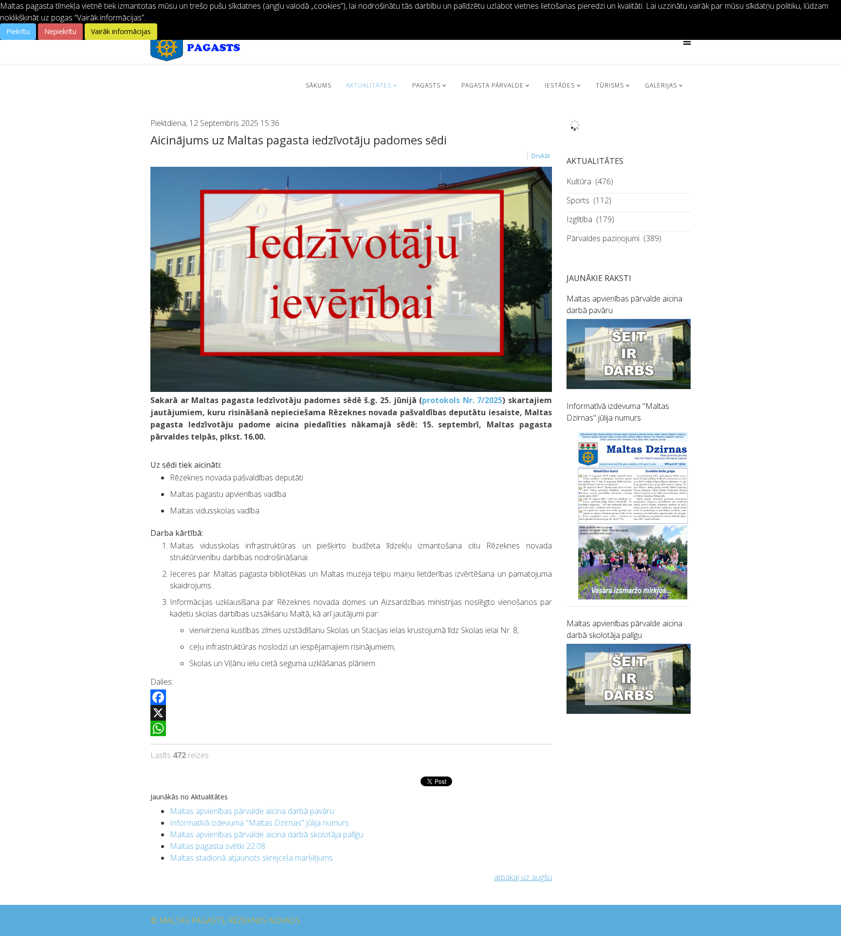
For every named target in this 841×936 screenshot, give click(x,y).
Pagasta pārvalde (492, 85)
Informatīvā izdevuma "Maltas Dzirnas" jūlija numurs (259, 822)
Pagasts (426, 85)
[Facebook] (351, 697)
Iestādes (560, 85)
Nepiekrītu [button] (60, 31)
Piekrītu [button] (18, 31)
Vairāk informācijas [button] (121, 31)
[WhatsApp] (351, 728)
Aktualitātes (368, 85)
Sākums (318, 85)
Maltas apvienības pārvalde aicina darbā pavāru (252, 811)
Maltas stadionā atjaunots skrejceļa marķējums (251, 857)
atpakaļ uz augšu (523, 877)
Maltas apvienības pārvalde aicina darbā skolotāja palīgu (266, 834)
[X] (351, 713)
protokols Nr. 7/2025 (462, 400)
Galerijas (661, 85)
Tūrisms (610, 85)
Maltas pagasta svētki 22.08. (218, 846)
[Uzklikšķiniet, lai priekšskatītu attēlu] (351, 279)
